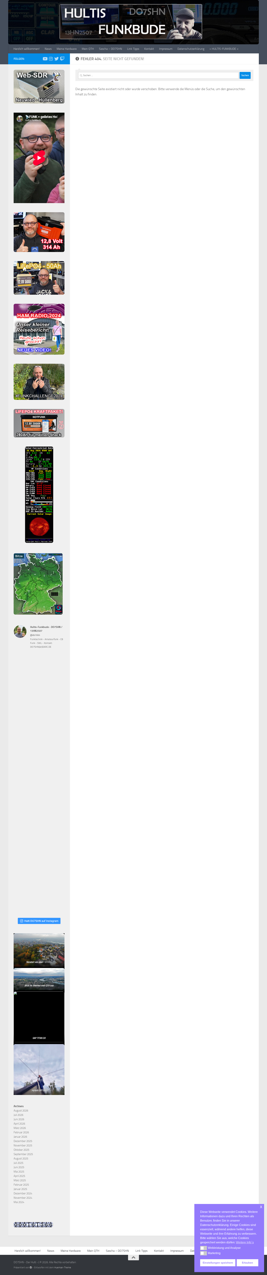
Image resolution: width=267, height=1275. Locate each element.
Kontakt (149, 49)
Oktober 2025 (21, 1149)
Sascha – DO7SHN (110, 49)
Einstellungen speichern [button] (218, 1262)
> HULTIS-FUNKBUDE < (223, 49)
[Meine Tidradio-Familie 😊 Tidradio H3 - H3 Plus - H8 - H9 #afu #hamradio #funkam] (39, 835)
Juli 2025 (18, 1163)
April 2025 (19, 1176)
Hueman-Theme (62, 1267)
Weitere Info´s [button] (245, 1242)
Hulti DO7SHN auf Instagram (41, 920)
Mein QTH (88, 49)
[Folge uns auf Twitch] (62, 59)
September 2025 (23, 1154)
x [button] (261, 1206)
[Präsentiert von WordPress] (31, 1267)
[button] (203, 1248)
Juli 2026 (18, 1115)
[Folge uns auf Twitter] (56, 59)
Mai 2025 (19, 1171)
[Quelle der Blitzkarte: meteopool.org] (38, 613)
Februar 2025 (21, 1184)
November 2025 (23, 1145)
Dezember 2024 (23, 1193)
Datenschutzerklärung (190, 49)
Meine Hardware (67, 49)
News (48, 49)
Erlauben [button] (247, 1262)
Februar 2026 (21, 1132)
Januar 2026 (20, 1136)
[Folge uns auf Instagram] (50, 59)
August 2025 (21, 1158)
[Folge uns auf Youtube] (45, 59)
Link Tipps (133, 49)
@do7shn (35, 635)
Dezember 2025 (23, 1141)
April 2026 (19, 1123)
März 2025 (20, 1180)
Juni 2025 (19, 1167)
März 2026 (20, 1128)
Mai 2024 (19, 1202)
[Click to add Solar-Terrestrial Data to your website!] (39, 542)
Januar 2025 (20, 1189)
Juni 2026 (19, 1119)
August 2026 (21, 1110)
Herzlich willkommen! (26, 49)
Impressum (165, 49)
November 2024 (23, 1197)
